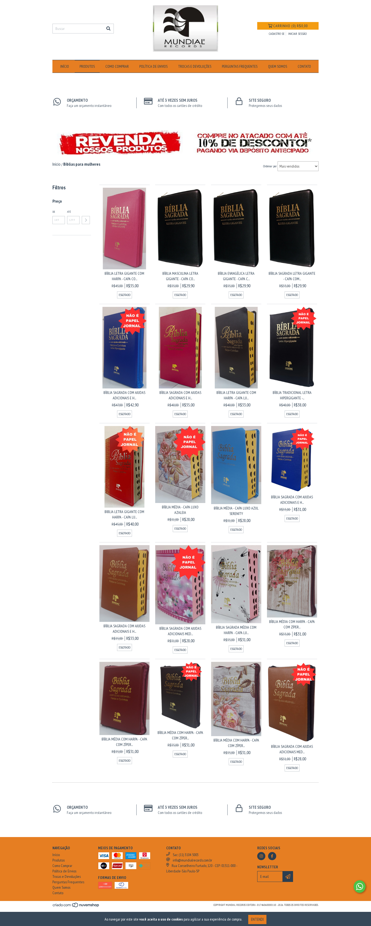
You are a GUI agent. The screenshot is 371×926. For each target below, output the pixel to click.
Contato (304, 66)
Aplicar (86, 220)
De (53, 212)
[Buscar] (108, 28)
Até (69, 212)
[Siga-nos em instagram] (261, 856)
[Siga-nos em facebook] (272, 856)
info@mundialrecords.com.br (192, 860)
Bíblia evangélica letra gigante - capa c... (236, 276)
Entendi (257, 919)
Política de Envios (153, 66)
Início (64, 66)
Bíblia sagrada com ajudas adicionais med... (180, 631)
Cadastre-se (276, 34)
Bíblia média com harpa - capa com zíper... (292, 624)
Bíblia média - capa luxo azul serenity (236, 511)
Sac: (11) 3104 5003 (186, 854)
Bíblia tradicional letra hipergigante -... (292, 395)
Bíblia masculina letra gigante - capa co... (180, 276)
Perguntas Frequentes (239, 66)
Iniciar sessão (297, 34)
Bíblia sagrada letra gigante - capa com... (292, 276)
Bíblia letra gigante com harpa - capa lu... (236, 395)
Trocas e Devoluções (194, 66)
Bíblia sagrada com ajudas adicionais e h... (124, 395)
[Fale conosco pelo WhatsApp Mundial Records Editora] (360, 886)
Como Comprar (117, 66)
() (290, 25)
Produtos (87, 66)
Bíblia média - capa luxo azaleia (180, 510)
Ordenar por (270, 166)
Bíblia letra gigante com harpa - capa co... (124, 276)
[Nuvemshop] (76, 907)
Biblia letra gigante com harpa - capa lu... (124, 514)
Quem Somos (277, 66)
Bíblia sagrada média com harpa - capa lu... (236, 630)
